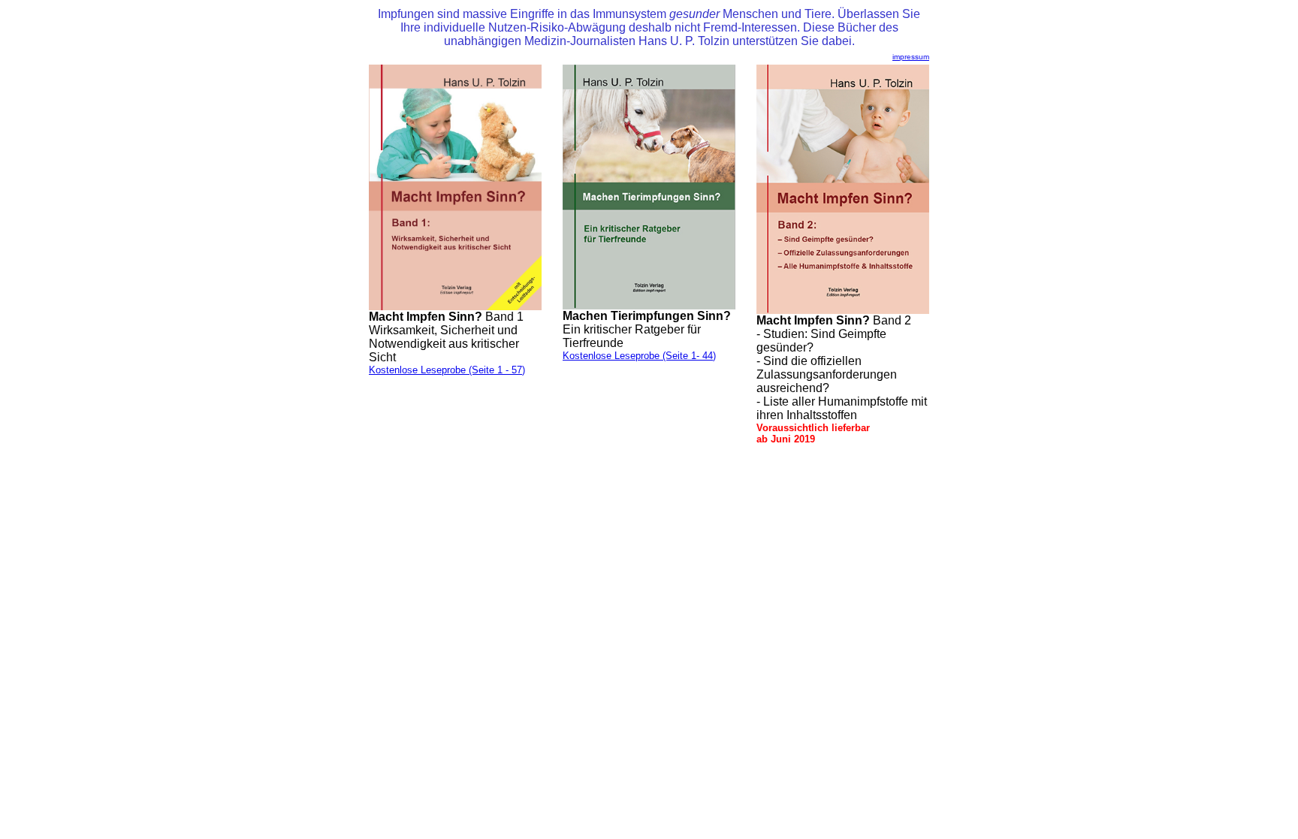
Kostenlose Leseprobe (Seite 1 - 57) (447, 370)
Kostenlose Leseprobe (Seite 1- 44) (639, 355)
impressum (910, 57)
